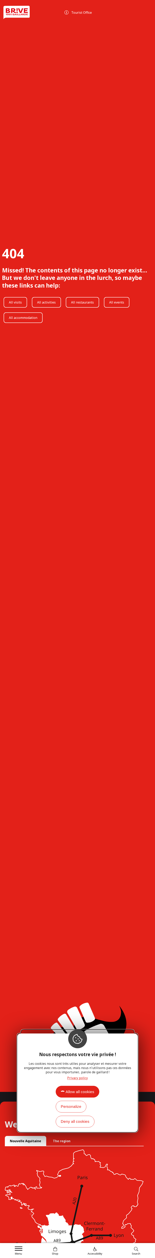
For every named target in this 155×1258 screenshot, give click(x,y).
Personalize (71, 1106)
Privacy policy (77, 1078)
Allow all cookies (80, 1092)
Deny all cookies (75, 1121)
